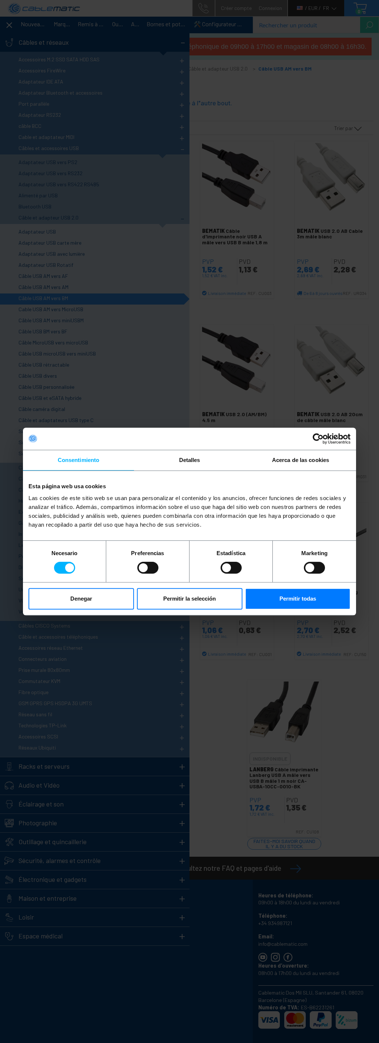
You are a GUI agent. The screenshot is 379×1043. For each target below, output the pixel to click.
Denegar (81, 598)
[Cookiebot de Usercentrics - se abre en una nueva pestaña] (318, 438)
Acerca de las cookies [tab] (300, 460)
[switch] (147, 568)
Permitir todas (297, 598)
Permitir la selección (189, 598)
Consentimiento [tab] (78, 460)
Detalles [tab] (189, 460)
